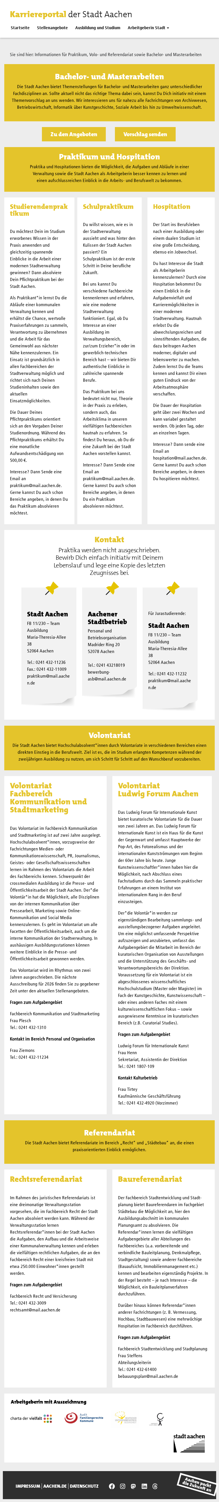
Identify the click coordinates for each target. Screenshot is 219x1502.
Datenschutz (84, 1486)
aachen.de (55, 1486)
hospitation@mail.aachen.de (179, 458)
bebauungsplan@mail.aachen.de (148, 1376)
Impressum (28, 1486)
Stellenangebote (52, 28)
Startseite (20, 28)
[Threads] (154, 1486)
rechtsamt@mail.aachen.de (35, 1310)
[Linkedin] (144, 1486)
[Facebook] (111, 1486)
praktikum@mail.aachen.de (35, 486)
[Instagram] (122, 1486)
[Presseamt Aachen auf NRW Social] (133, 1486)
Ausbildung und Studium (97, 28)
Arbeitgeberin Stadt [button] (146, 28)
